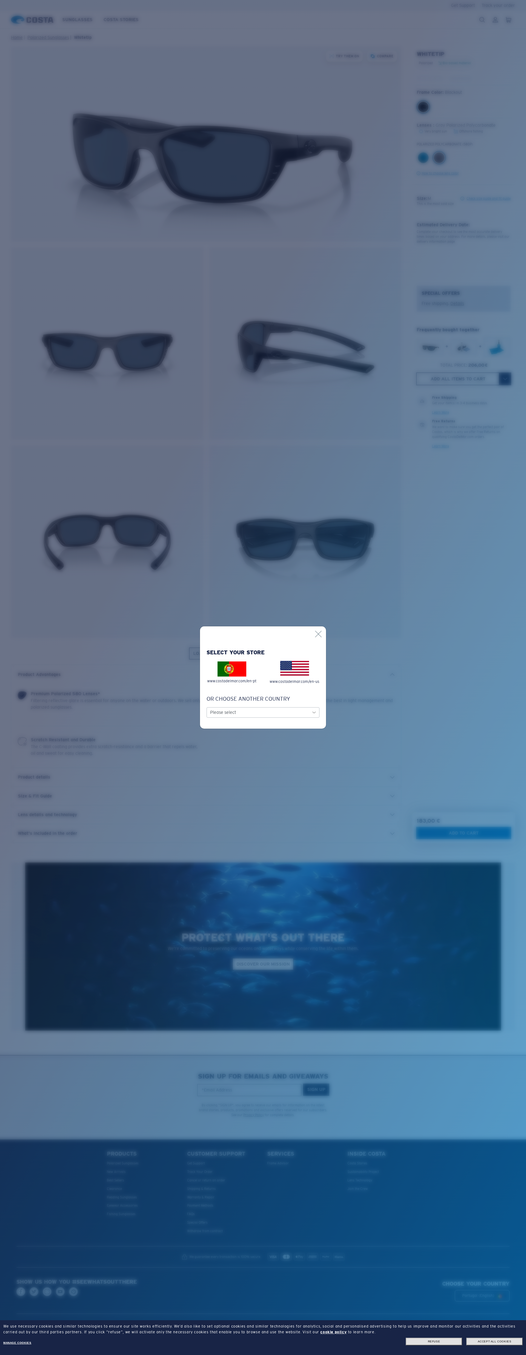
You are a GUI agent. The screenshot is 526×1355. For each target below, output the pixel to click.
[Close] (318, 634)
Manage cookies (17, 1342)
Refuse (434, 1341)
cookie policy (333, 1332)
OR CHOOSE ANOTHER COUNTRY (248, 699)
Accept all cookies (494, 1341)
